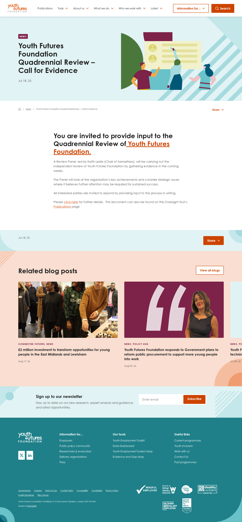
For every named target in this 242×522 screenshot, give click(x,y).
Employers (65, 440)
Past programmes (185, 462)
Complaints (97, 490)
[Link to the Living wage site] (186, 489)
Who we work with (130, 8)
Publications (45, 8)
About (78, 8)
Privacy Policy (112, 490)
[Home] (19, 108)
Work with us (181, 451)
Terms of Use (51, 490)
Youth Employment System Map (133, 451)
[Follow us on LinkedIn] (30, 455)
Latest (154, 8)
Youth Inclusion (183, 446)
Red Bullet (32, 506)
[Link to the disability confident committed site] (207, 489)
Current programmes (187, 440)
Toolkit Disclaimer (26, 495)
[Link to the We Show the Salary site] (169, 506)
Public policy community (74, 446)
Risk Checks (43, 495)
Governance (24, 490)
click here (71, 202)
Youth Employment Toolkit (129, 440)
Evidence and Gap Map (128, 456)
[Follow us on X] (21, 455)
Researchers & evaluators (75, 451)
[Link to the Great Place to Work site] (186, 506)
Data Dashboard (123, 446)
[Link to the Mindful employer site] (146, 489)
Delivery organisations (73, 456)
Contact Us (181, 456)
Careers (38, 490)
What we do (101, 8)
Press (62, 462)
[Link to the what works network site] (169, 489)
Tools (61, 8)
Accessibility (82, 490)
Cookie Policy (66, 490)
